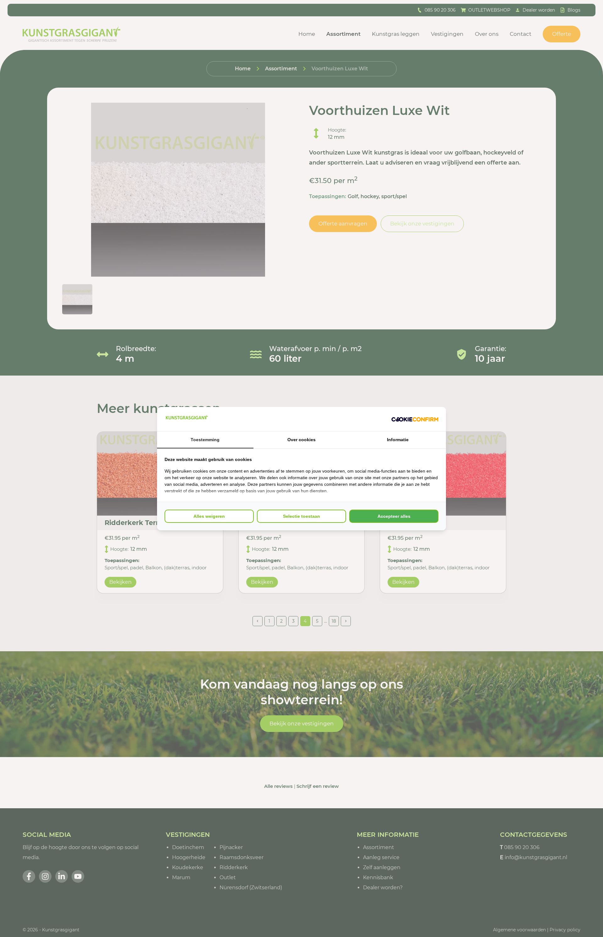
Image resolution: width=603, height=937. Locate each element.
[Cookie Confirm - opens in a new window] (414, 418)
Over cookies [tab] (301, 439)
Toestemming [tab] (205, 439)
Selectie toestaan (301, 516)
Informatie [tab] (398, 439)
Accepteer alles (394, 516)
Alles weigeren (209, 516)
